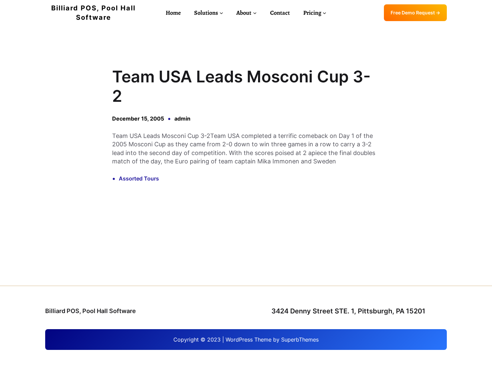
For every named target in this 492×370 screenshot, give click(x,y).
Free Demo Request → (415, 12)
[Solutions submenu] (221, 13)
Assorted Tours (139, 178)
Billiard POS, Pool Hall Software (90, 310)
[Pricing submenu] (324, 13)
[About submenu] (255, 13)
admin (182, 118)
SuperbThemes (300, 339)
